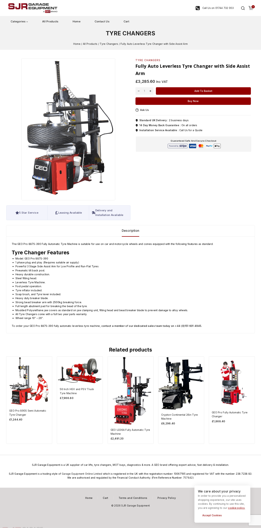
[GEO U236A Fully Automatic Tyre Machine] (130, 391)
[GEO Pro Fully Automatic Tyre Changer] (232, 382)
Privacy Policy (166, 498)
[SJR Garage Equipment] (32, 8)
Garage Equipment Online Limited (82, 473)
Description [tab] (130, 230)
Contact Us (102, 21)
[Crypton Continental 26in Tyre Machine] (181, 383)
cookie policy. (236, 507)
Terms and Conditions (133, 498)
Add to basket (203, 90)
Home (76, 21)
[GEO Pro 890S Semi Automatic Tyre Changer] (29, 381)
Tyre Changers (130, 33)
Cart (126, 21)
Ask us (144, 110)
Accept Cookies (212, 515)
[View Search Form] (241, 8)
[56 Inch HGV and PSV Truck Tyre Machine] (80, 370)
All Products (50, 21)
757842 (188, 477)
